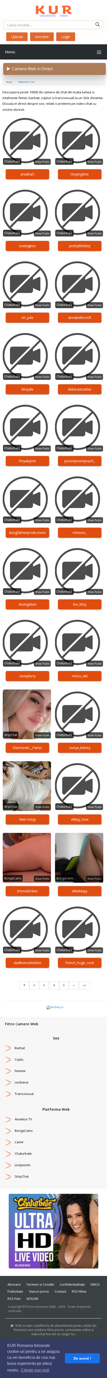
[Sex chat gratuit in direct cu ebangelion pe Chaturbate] (27, 571)
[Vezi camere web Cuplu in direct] (8, 1059)
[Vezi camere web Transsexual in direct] (8, 1093)
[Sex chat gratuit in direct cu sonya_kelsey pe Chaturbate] (79, 714)
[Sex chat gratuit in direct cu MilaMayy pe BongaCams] (79, 858)
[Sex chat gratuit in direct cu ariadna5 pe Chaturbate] (27, 141)
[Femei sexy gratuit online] (53, 1230)
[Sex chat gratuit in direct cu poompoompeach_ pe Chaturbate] (79, 428)
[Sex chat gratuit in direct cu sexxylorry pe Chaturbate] (27, 643)
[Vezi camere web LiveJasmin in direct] (8, 1165)
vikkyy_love (80, 819)
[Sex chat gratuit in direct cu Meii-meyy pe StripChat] (27, 786)
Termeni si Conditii (40, 1284)
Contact (60, 1291)
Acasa (9, 82)
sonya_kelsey (79, 747)
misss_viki (80, 676)
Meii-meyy (27, 819)
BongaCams (12, 878)
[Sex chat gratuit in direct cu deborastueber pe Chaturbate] (79, 356)
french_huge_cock (79, 962)
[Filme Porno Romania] (53, 10)
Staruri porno (39, 1291)
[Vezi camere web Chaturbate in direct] (8, 1153)
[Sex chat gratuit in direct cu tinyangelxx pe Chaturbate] (79, 141)
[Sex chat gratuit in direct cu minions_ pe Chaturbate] (79, 499)
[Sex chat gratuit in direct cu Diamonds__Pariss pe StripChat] (27, 714)
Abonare (14, 1284)
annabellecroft (79, 317)
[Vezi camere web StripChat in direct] (8, 1176)
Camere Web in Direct (31, 68)
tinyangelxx (80, 174)
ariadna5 (27, 174)
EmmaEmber (27, 891)
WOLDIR (32, 1298)
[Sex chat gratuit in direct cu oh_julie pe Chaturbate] (27, 284)
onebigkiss (27, 245)
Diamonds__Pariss (27, 747)
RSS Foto (14, 1298)
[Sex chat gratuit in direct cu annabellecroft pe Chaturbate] (79, 284)
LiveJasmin (23, 1165)
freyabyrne (27, 461)
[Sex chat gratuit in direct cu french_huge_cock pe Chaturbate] (79, 929)
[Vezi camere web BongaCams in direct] (8, 1130)
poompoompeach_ (79, 461)
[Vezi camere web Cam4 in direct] (8, 1142)
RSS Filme (79, 1291)
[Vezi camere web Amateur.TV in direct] (8, 1119)
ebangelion (27, 604)
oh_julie (27, 317)
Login (65, 36)
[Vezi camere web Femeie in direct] (8, 1071)
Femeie (20, 1071)
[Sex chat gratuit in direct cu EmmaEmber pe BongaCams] (27, 858)
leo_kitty (79, 604)
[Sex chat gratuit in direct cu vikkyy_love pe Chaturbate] (79, 786)
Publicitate (15, 1291)
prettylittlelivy (79, 245)
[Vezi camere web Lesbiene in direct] (8, 1082)
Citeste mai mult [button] (35, 1370)
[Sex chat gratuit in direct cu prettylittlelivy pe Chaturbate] (79, 212)
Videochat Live (26, 82)
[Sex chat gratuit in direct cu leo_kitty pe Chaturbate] (79, 571)
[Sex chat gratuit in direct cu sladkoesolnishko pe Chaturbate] (27, 929)
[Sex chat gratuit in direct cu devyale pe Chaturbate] (27, 356)
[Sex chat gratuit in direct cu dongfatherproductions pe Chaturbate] (27, 499)
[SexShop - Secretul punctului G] (54, 1007)
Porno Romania (37, 1307)
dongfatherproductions (27, 532)
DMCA (95, 1284)
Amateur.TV (23, 1119)
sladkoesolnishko (27, 962)
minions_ (80, 532)
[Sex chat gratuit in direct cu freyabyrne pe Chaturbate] (27, 428)
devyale (27, 389)
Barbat (20, 1048)
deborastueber (80, 389)
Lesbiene (22, 1082)
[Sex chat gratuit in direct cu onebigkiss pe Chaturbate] (27, 212)
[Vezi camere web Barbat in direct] (8, 1048)
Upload (17, 36)
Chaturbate (12, 161)
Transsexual (24, 1093)
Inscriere (42, 36)
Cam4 (19, 1142)
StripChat (10, 735)
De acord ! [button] (82, 1358)
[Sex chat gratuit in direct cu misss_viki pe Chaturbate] (79, 643)
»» (84, 985)
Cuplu (19, 1059)
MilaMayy (79, 891)
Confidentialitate (72, 1284)
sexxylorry (27, 676)
